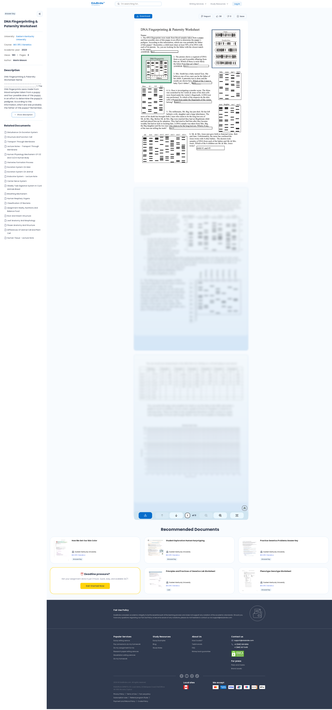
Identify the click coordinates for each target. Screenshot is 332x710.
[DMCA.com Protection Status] (248, 653)
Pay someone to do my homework (126, 644)
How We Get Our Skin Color (84, 540)
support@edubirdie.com (222, 617)
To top (244, 508)
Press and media (238, 665)
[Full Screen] (237, 515)
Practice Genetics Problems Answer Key (279, 540)
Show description (25, 114)
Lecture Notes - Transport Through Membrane (23, 148)
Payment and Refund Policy (124, 701)
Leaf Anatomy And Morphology (21, 220)
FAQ (193, 648)
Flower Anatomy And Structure (21, 225)
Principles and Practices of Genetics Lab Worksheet (190, 571)
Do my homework (120, 659)
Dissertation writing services (124, 655)
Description (12, 70)
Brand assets (236, 668)
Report (207, 16)
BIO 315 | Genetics (22, 44)
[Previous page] (162, 515)
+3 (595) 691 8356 (241, 644)
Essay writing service (121, 640)
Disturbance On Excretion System (22, 132)
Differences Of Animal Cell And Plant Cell (23, 232)
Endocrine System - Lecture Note (22, 176)
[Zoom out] (206, 515)
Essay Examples (159, 640)
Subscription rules (120, 698)
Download (145, 16)
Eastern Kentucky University (25, 38)
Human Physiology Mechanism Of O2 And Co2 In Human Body (24, 156)
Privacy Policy (118, 694)
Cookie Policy (143, 701)
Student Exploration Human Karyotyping (185, 540)
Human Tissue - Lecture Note (20, 238)
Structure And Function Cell (19, 137)
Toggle (40, 14)
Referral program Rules (139, 698)
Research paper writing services (126, 651)
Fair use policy (144, 694)
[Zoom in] (220, 515)
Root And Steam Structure (19, 216)
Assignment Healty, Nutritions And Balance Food (22, 209)
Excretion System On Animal (20, 171)
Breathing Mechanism (17, 194)
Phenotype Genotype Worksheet (275, 571)
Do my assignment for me (123, 648)
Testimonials (197, 644)
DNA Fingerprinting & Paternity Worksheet (21, 23)
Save (242, 16)
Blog (154, 644)
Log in (237, 4)
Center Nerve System (17, 181)
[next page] (176, 515)
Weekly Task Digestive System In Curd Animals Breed (24, 187)
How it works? (197, 640)
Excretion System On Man (19, 167)
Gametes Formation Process (20, 162)
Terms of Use (132, 694)
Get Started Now (95, 585)
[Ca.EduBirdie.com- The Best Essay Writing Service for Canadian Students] (186, 688)
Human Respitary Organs (18, 198)
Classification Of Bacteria (18, 203)
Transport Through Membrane (21, 141)
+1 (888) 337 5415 (241, 647)
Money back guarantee (201, 651)
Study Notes (157, 648)
